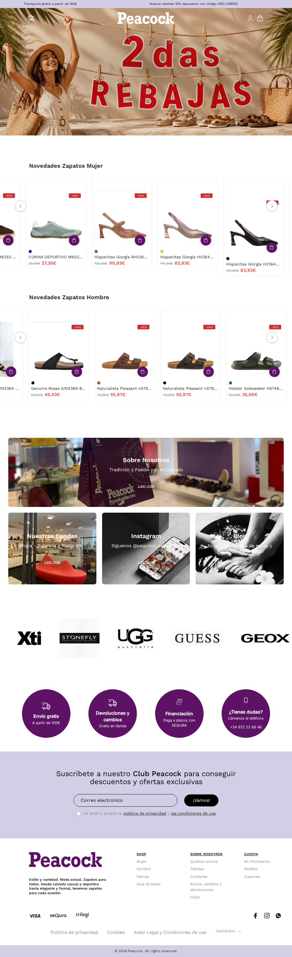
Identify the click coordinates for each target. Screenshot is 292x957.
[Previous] (20, 206)
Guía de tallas (149, 884)
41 (35, 316)
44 (59, 316)
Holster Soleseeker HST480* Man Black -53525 (179, 388)
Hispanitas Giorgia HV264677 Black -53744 (239, 264)
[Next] (272, 206)
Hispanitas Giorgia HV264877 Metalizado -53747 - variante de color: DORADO (16, 251)
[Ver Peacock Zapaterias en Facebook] (255, 915)
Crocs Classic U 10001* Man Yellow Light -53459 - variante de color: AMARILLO (285, 383)
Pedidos (251, 869)
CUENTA (251, 854)
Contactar (199, 876)
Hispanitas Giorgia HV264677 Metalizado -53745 (174, 264)
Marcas (143, 876)
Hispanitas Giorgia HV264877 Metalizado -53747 (42, 257)
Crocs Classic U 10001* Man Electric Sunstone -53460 (245, 388)
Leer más (146, 486)
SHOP (141, 854)
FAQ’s (195, 897)
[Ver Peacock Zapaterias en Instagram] (266, 915)
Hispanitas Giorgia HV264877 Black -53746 (108, 264)
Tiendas (197, 869)
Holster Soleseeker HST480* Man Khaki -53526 (113, 388)
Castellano (226, 931)
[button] (31, 18)
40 (108, 191)
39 (60, 184)
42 (95, 316)
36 (24, 184)
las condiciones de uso (193, 813)
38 (48, 184)
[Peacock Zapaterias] (146, 18)
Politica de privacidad (74, 932)
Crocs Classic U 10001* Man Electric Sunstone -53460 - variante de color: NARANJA (219, 383)
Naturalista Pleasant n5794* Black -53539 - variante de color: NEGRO (21, 383)
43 (47, 316)
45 (131, 316)
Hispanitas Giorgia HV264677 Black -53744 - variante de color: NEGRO (214, 258)
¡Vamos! (201, 800)
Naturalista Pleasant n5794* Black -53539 (47, 388)
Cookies (116, 932)
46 (197, 316)
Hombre (144, 869)
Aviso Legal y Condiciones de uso (170, 932)
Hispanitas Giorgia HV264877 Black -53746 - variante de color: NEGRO (82, 258)
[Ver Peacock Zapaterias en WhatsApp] (278, 915)
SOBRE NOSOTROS (206, 854)
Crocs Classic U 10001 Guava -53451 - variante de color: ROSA (280, 251)
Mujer (141, 861)
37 (36, 184)
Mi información (257, 861)
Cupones (252, 876)
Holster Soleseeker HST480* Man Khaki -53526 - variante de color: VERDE (87, 383)
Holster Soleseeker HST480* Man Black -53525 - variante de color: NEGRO (153, 383)
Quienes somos (204, 861)
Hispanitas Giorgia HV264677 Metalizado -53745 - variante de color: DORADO (148, 258)
